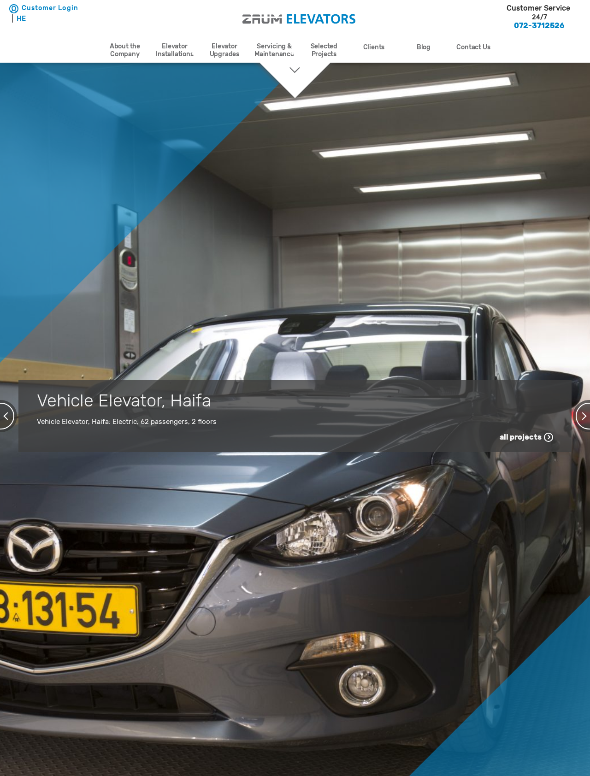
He (21, 18)
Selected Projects (324, 50)
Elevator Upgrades (224, 50)
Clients (374, 47)
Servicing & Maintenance (274, 50)
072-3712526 (539, 25)
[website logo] (298, 20)
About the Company (125, 50)
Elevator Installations (174, 50)
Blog (424, 47)
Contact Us (473, 47)
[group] (539, 17)
